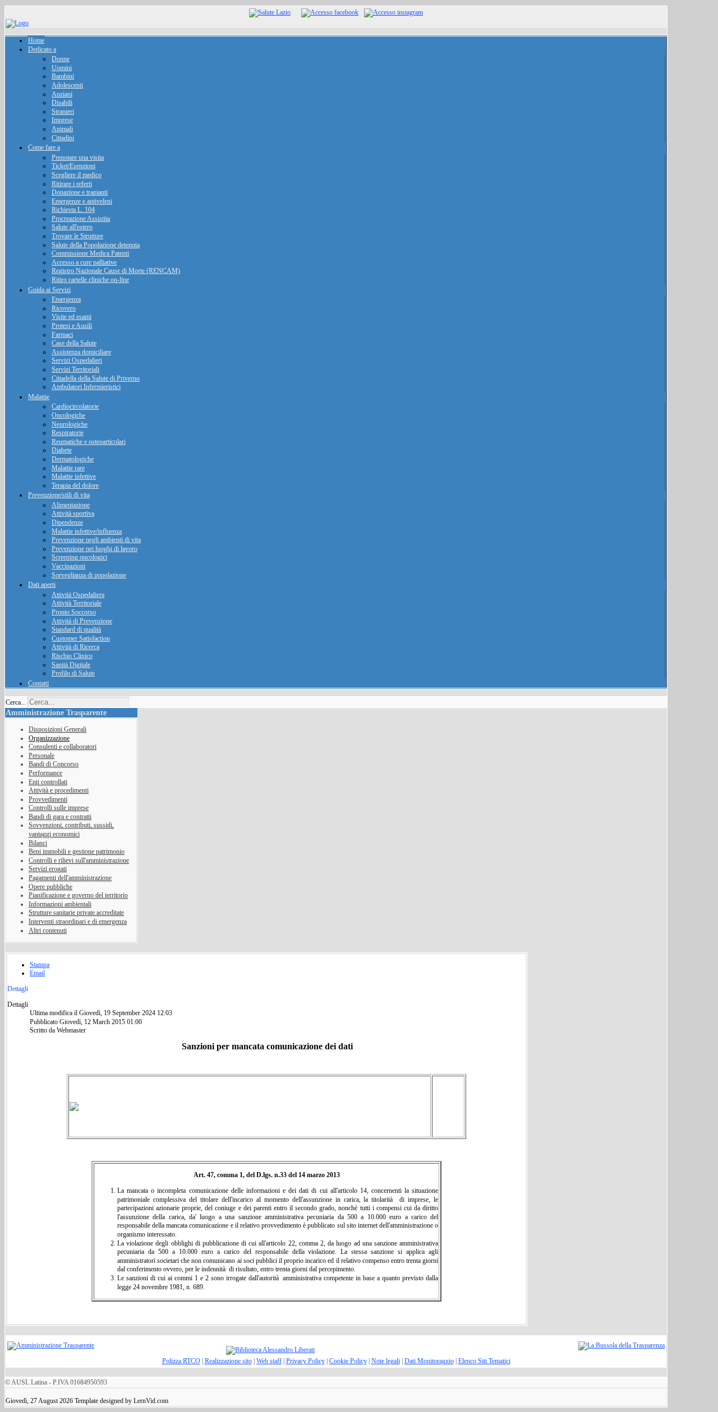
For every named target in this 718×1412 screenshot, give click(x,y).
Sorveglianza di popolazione (89, 575)
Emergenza (66, 299)
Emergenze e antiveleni (82, 201)
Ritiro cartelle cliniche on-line (90, 280)
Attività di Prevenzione (82, 621)
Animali (62, 129)
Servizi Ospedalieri (77, 360)
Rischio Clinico (72, 656)
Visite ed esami (71, 317)
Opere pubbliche (50, 887)
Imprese (62, 120)
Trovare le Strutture (77, 236)
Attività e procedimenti (59, 790)
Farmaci (62, 335)
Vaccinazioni (68, 566)
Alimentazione (71, 505)
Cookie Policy (348, 1361)
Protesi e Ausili (72, 326)
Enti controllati (48, 782)
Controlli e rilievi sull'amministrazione (79, 860)
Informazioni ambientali (60, 904)
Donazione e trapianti (80, 192)
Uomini (62, 68)
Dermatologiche (73, 459)
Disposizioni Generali (57, 729)
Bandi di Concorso (54, 764)
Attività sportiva (73, 513)
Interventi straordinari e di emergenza (78, 921)
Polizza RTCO (181, 1361)
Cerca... (16, 702)
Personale (41, 756)
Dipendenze (67, 522)
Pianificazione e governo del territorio (78, 895)
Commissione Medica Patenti (90, 253)
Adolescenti (67, 85)
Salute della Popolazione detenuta (96, 245)
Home (36, 40)
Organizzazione (49, 738)
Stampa (39, 965)
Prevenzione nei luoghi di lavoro (94, 549)
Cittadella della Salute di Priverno (96, 378)
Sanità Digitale (71, 665)
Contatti (38, 683)
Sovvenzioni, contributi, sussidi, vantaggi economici (71, 829)
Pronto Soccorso (74, 612)
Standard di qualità (76, 629)
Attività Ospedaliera (78, 595)
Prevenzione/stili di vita (59, 495)
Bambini (63, 76)
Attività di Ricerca (75, 647)
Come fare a (44, 147)
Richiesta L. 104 (73, 210)
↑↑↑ (11, 1392)
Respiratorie (68, 433)
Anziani (62, 94)
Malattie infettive (74, 476)
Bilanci (38, 843)
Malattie (38, 397)
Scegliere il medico (77, 175)
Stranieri (63, 111)
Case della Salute (74, 343)
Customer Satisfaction (81, 638)
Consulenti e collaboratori (62, 747)
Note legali (385, 1361)
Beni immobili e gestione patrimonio (77, 851)
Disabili (62, 103)
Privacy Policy (305, 1361)
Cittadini (63, 138)
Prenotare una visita (78, 157)
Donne (61, 59)
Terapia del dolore (75, 485)
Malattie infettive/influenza (87, 531)
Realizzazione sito (228, 1361)
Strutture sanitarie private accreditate (76, 912)
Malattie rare (68, 468)
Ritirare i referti (72, 184)
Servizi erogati (48, 869)
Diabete (62, 450)
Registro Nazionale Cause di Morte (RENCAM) (116, 271)
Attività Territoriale (77, 603)
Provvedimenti (48, 799)
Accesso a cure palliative (84, 262)
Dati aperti (42, 585)
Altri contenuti (48, 930)
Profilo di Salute (73, 673)
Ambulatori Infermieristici (86, 387)
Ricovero (64, 308)
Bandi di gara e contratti (60, 817)
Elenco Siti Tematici (484, 1361)
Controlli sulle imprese (59, 808)
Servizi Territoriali (75, 369)
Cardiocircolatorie (75, 406)
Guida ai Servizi (49, 290)
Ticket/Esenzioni (73, 166)
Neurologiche (70, 424)
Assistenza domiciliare (81, 352)
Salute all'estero (72, 227)
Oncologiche (68, 415)
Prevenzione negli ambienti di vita (96, 540)
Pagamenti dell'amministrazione (70, 878)
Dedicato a (42, 49)
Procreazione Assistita (81, 219)
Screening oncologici (79, 557)
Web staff (269, 1361)
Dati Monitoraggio (429, 1361)
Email (37, 973)
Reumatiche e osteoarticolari (89, 442)
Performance (45, 773)
